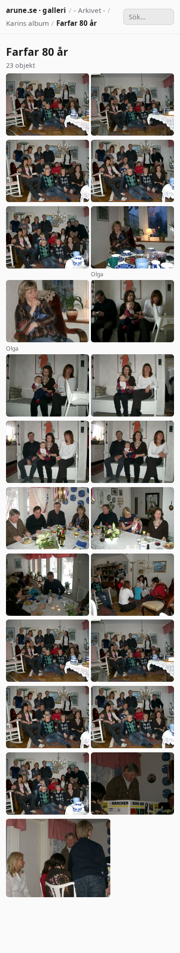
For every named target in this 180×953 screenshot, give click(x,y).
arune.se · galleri (36, 10)
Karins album (27, 23)
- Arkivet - (89, 10)
